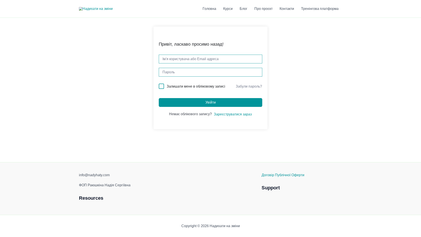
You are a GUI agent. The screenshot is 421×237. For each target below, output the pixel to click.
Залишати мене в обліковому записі (196, 86)
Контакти (287, 9)
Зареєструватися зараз (233, 114)
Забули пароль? (249, 86)
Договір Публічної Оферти (283, 175)
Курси (228, 9)
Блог (243, 9)
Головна (209, 9)
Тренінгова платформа (320, 9)
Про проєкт (263, 9)
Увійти (210, 102)
